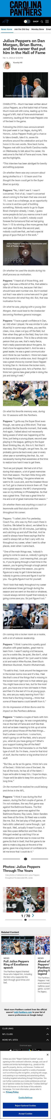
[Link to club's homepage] (5, 20)
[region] (25, 1085)
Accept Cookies (25, 1113)
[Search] (42, 21)
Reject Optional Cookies (25, 1105)
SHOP (36, 21)
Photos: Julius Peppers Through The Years (21, 868)
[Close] (47, 1055)
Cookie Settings (25, 1097)
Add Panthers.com (23, 1012)
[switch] (27, 21)
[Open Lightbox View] (25, 904)
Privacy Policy (12, 1092)
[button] (25, 252)
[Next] (33, 915)
